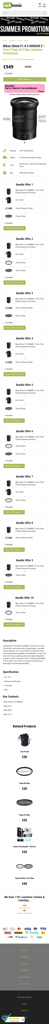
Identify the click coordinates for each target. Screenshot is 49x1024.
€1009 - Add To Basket (13, 374)
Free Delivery (24, 970)
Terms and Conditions (24, 997)
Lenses (19, 41)
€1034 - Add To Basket (13, 228)
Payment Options (24, 977)
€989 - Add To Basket (13, 512)
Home (5, 41)
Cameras (12, 41)
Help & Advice (24, 957)
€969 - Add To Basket (13, 625)
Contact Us (24, 950)
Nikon (26, 41)
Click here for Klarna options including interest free (24, 94)
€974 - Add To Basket (13, 587)
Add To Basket (24, 79)
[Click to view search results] (45, 14)
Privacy (24, 1004)
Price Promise (24, 984)
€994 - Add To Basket (13, 421)
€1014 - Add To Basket (13, 283)
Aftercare (24, 964)
